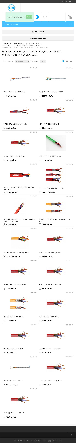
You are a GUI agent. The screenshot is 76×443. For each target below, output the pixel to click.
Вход (62, 1)
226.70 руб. (47, 96)
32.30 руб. (11, 417)
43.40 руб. (11, 224)
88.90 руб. (47, 321)
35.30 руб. (47, 128)
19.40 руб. (47, 353)
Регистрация (69, 1)
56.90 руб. (11, 96)
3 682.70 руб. (49, 192)
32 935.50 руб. (13, 257)
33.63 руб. (11, 128)
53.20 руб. (47, 385)
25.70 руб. (11, 160)
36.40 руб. (47, 289)
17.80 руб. (11, 192)
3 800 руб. (11, 289)
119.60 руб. (47, 257)
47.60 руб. (47, 224)
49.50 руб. (11, 353)
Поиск (29, 17)
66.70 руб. (47, 160)
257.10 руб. (11, 385)
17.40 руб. (11, 321)
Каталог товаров (11, 24)
